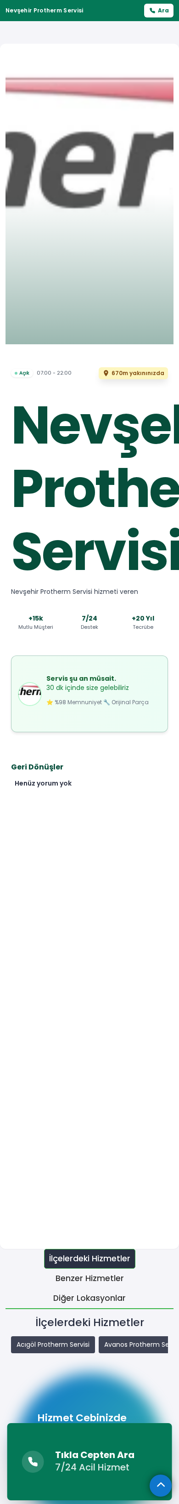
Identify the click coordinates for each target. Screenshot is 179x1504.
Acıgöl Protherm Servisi (53, 1344)
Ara (163, 10)
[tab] (89, 1259)
